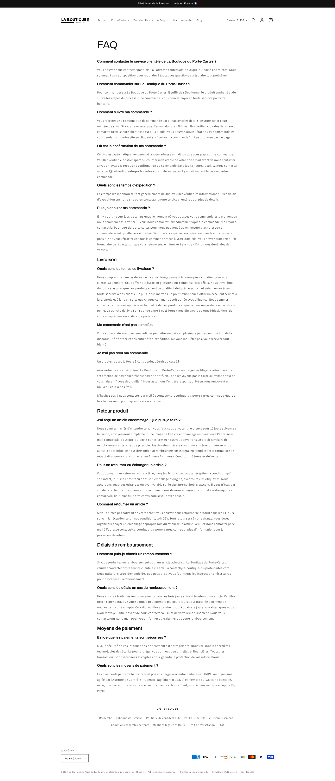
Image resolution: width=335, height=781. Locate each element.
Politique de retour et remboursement (208, 718)
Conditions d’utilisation (224, 772)
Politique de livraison (129, 718)
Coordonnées (247, 772)
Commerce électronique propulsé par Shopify (121, 772)
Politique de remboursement (162, 772)
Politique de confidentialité (163, 718)
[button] (120, 20)
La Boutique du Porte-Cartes (83, 772)
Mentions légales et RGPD (169, 725)
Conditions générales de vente (130, 725)
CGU (221, 725)
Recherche (105, 718)
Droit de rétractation (202, 725)
